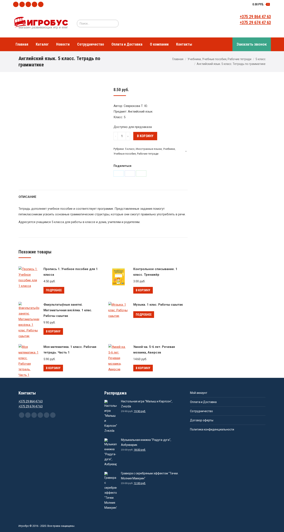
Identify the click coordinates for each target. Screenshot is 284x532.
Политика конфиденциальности (212, 429)
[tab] (27, 195)
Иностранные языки (149, 148)
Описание (27, 197)
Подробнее (54, 290)
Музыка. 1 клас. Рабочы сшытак (158, 304)
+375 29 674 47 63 (255, 22)
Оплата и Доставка (203, 402)
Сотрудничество (201, 411)
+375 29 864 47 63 (255, 16)
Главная (177, 59)
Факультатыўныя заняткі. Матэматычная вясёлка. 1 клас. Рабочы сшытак (67, 310)
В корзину (145, 136)
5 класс (260, 59)
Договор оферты (201, 420)
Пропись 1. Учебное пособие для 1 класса (70, 272)
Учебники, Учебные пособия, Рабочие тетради (219, 59)
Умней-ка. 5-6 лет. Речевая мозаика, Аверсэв (154, 349)
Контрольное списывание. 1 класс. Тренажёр (155, 272)
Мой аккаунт (198, 392)
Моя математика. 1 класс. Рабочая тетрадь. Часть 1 (69, 349)
